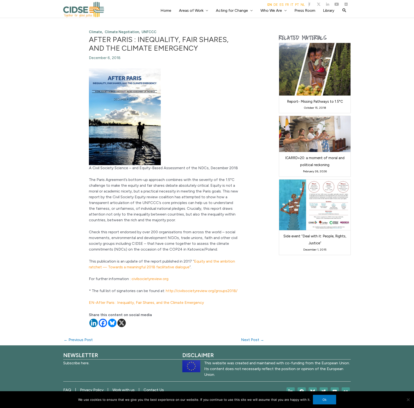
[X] (121, 323)
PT (297, 4)
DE (276, 4)
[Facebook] (103, 323)
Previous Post (78, 339)
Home (166, 10)
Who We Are (271, 10)
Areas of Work (191, 10)
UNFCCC (149, 32)
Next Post (252, 339)
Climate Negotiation (122, 32)
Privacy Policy (92, 390)
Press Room (304, 10)
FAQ (67, 390)
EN (269, 4)
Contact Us (154, 390)
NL (303, 4)
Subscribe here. (76, 363)
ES (282, 4)
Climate (95, 32)
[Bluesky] (112, 323)
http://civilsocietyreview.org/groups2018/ (201, 290)
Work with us (123, 390)
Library (328, 10)
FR (287, 4)
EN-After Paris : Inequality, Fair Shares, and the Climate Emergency (146, 302)
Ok (324, 400)
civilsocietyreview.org (150, 278)
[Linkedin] (93, 323)
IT (292, 4)
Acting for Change (232, 10)
